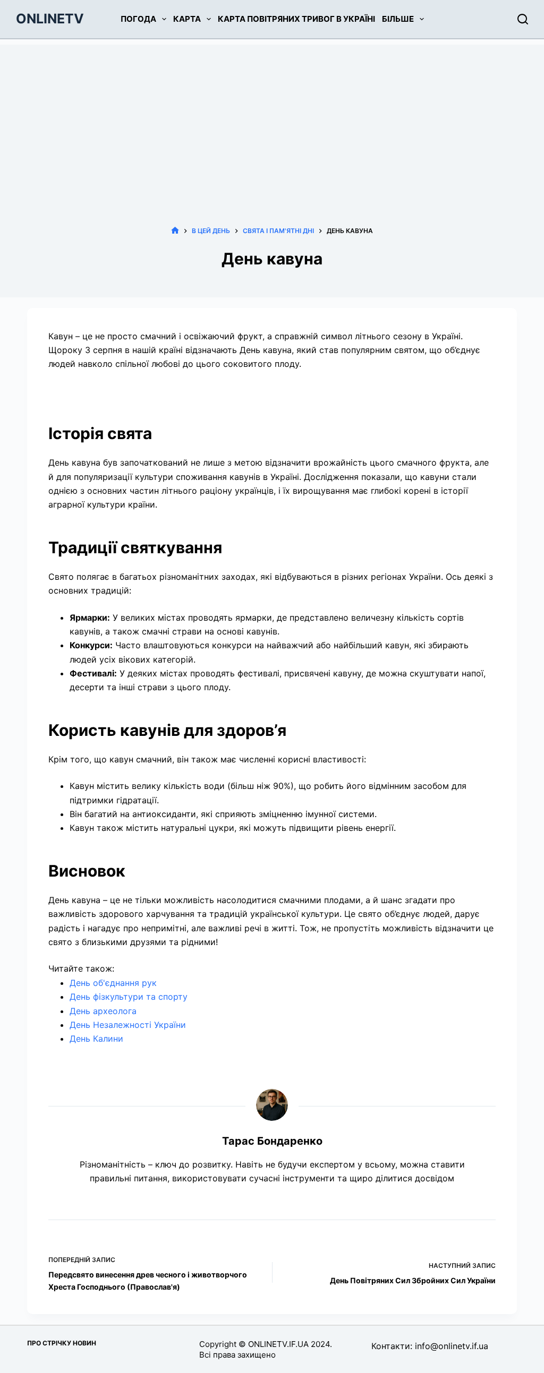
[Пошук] (522, 19)
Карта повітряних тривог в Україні (296, 19)
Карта (187, 19)
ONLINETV (50, 19)
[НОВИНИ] (175, 231)
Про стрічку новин (61, 1343)
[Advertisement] (272, 119)
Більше (398, 19)
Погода (138, 19)
